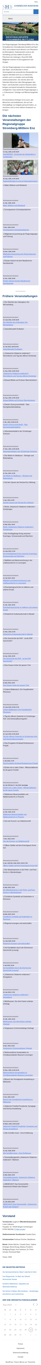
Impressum (20, 1348)
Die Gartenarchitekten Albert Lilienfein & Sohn (19, 1272)
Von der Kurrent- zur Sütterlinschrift (16, 841)
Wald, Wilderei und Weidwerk (14, 205)
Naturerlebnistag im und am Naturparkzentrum (20, 181)
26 (31, 1330)
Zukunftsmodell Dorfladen (12, 349)
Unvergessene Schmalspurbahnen (16, 230)
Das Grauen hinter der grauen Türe (16, 685)
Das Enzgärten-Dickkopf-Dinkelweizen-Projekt (20, 763)
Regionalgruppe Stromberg (10, 149)
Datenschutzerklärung (20, 1353)
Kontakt (20, 1357)
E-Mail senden (20, 1229)
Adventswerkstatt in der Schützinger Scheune (20, 451)
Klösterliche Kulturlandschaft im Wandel (18, 634)
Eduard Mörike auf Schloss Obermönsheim (19, 400)
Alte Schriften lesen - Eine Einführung (17, 1153)
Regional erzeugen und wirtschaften (16, 943)
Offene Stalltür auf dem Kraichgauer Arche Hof (20, 866)
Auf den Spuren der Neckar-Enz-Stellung (18, 503)
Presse (20, 1344)
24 (20, 1330)
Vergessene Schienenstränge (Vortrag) (17, 1048)
